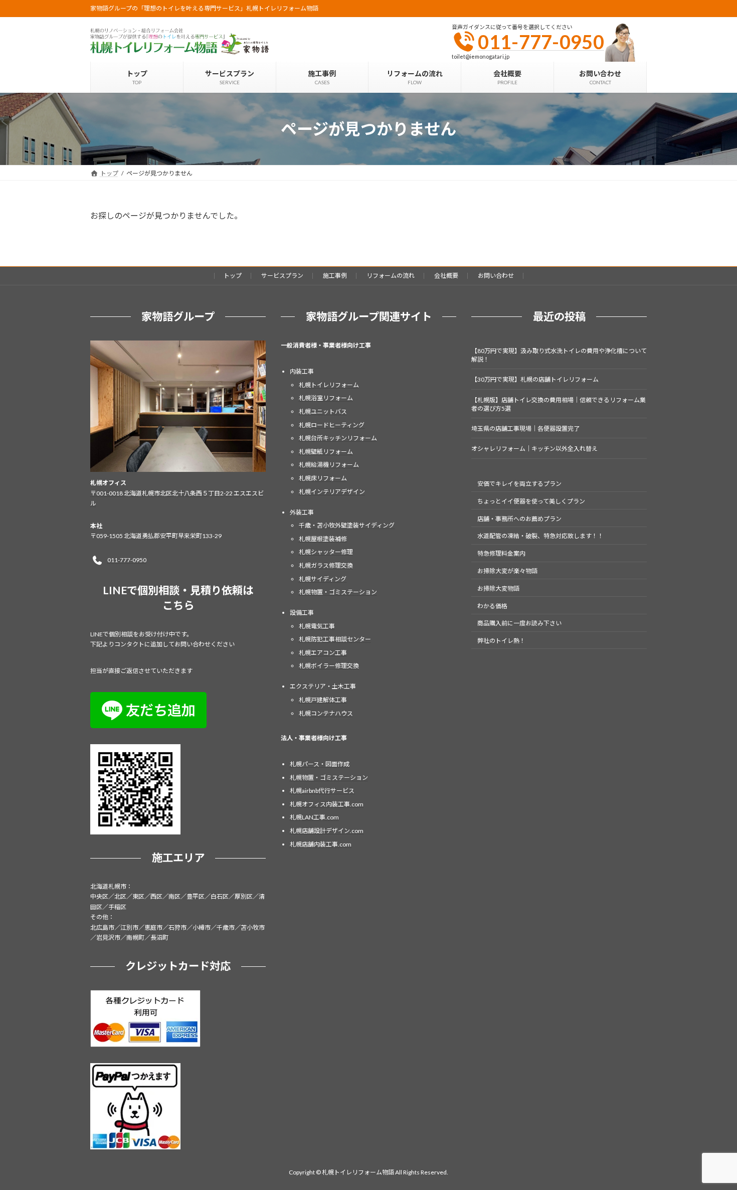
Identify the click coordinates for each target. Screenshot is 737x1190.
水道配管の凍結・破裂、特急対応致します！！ (540, 536)
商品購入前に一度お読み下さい (519, 623)
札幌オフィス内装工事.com (326, 804)
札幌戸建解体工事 (323, 700)
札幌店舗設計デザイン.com (326, 830)
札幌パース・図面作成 (319, 764)
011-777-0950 (541, 41)
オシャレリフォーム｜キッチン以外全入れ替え (534, 449)
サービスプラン (282, 275)
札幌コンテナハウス (326, 713)
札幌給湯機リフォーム (329, 465)
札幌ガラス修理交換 (326, 565)
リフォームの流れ (390, 275)
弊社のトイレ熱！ (501, 640)
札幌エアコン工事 (323, 652)
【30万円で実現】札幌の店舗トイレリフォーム (535, 380)
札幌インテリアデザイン (332, 491)
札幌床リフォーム (323, 478)
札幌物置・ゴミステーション (338, 592)
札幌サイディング (322, 579)
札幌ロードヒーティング (331, 425)
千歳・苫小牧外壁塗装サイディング (347, 525)
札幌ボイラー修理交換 (329, 666)
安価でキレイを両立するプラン (519, 483)
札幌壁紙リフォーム (326, 451)
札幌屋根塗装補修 (323, 539)
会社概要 (446, 275)
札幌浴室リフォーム (326, 398)
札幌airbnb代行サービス (322, 790)
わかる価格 (492, 606)
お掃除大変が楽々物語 (507, 571)
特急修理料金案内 (501, 553)
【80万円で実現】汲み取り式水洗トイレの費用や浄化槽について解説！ (559, 355)
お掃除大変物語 (498, 588)
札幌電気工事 (317, 626)
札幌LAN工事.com (314, 817)
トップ (233, 275)
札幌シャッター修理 (326, 552)
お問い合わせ (496, 275)
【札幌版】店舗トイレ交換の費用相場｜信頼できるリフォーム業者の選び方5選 (558, 404)
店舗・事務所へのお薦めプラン (519, 519)
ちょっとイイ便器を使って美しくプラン (531, 501)
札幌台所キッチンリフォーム (338, 438)
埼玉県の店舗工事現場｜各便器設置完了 (525, 428)
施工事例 (335, 275)
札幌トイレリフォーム (329, 385)
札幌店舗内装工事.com (320, 844)
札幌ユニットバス (323, 411)
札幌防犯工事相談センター (335, 639)
